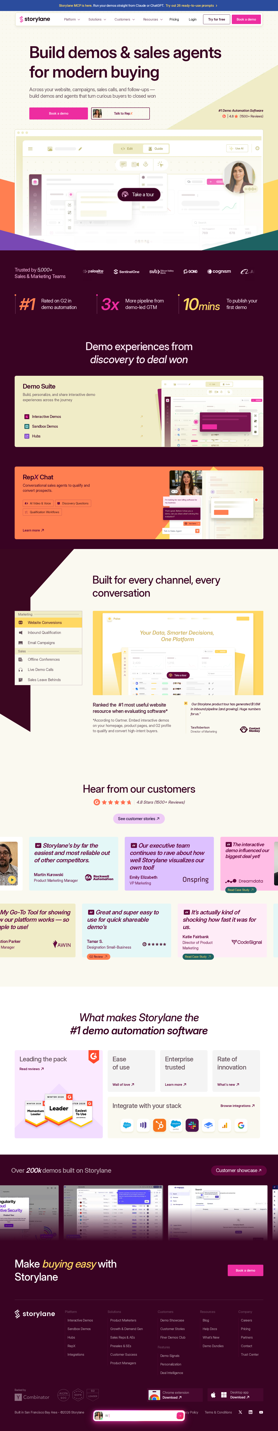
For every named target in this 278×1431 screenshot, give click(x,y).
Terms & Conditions (218, 1412)
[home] (35, 19)
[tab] (48, 619)
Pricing (174, 19)
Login (193, 19)
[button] (72, 19)
